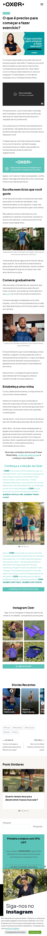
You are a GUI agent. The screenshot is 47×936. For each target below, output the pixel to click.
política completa (12, 928)
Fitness (7, 728)
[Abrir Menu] (41, 4)
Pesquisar (7, 822)
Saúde (7, 732)
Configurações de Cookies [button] (15, 932)
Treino (15, 732)
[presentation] (23, 780)
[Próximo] (41, 789)
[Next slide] (42, 523)
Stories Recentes (23, 685)
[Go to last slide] (4, 523)
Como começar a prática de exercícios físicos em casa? (12, 745)
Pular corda (29, 728)
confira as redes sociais (28, 455)
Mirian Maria (17, 728)
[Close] (45, 866)
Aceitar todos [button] (35, 932)
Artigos (6, 13)
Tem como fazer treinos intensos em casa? (35, 745)
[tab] (19, 546)
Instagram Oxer (23, 607)
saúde (8, 294)
